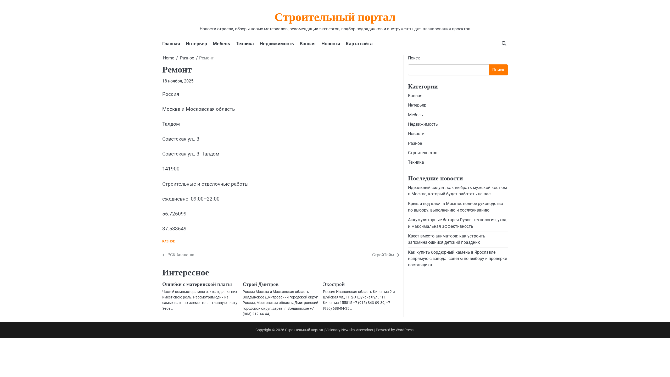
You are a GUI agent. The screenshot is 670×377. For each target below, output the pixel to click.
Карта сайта (359, 43)
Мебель (221, 43)
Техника (245, 43)
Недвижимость (277, 43)
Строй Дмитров (260, 284)
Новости (330, 43)
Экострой (334, 284)
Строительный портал (335, 18)
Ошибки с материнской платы (197, 284)
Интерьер (196, 43)
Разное (168, 241)
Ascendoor (364, 330)
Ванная (308, 43)
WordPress (405, 330)
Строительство (422, 152)
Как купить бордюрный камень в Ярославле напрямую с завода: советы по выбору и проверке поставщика (457, 259)
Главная (171, 43)
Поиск (414, 58)
